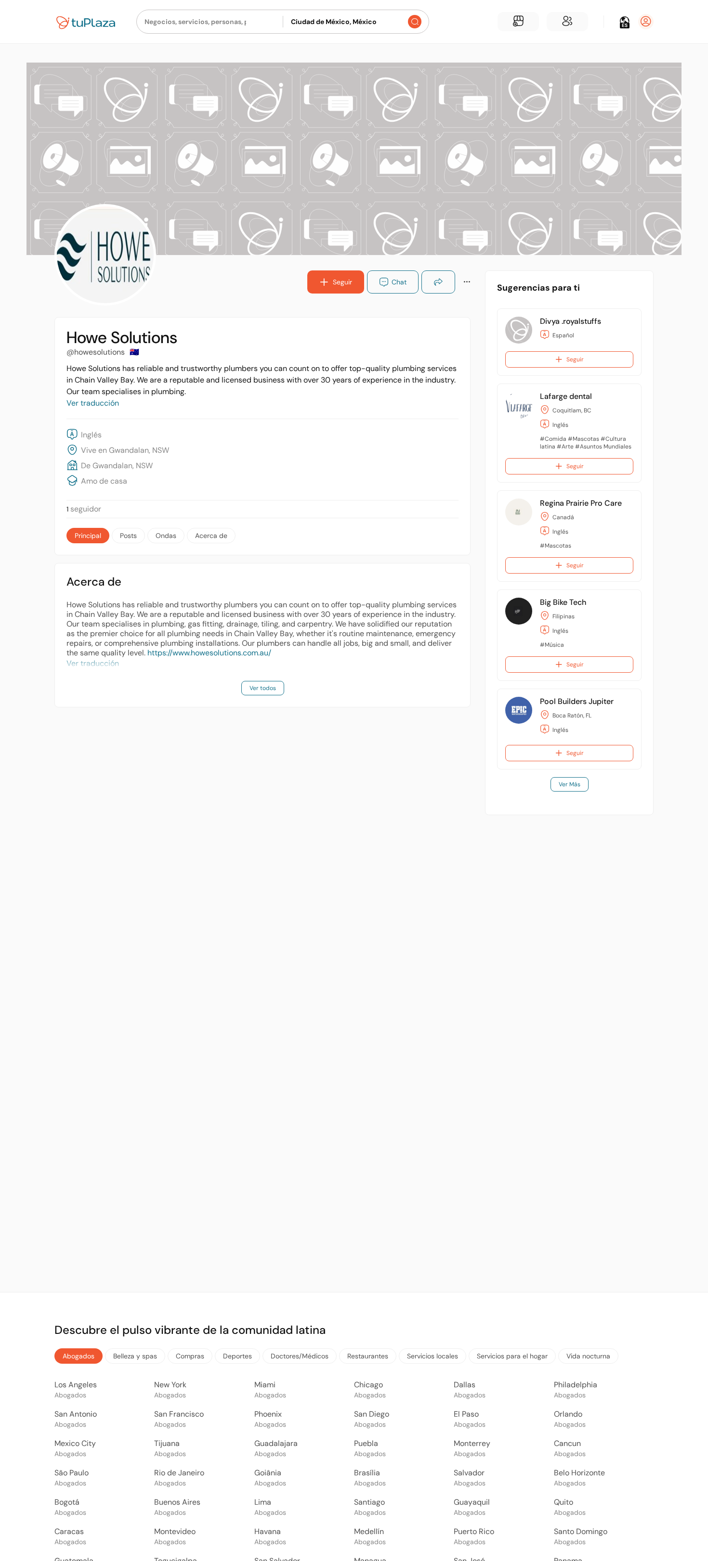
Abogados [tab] (78, 1356)
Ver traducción (92, 403)
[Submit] (414, 21)
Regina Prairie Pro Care (581, 503)
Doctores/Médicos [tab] (299, 1356)
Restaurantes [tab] (367, 1356)
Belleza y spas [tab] (135, 1356)
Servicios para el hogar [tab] (512, 1356)
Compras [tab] (190, 1356)
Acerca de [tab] (211, 535)
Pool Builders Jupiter (577, 701)
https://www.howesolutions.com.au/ (209, 653)
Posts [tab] (128, 535)
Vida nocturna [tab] (588, 1356)
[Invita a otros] (567, 21)
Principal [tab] (88, 535)
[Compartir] (438, 282)
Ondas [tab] (166, 535)
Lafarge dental (566, 396)
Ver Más (569, 784)
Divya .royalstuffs (570, 321)
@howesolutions (95, 352)
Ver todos (262, 688)
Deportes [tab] (237, 1356)
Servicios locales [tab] (432, 1356)
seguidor (83, 509)
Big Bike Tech (563, 602)
